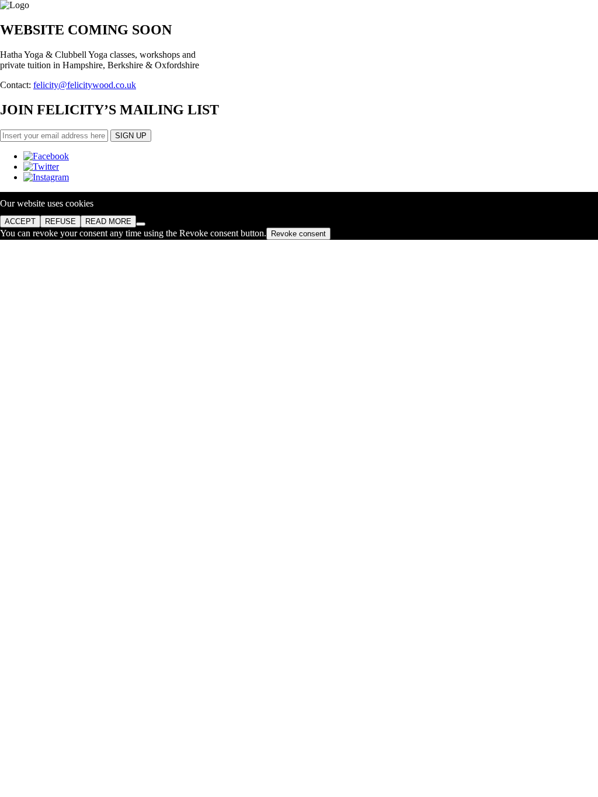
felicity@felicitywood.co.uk (84, 85)
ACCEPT (20, 221)
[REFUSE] (140, 224)
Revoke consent (298, 233)
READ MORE (108, 221)
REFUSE (60, 221)
